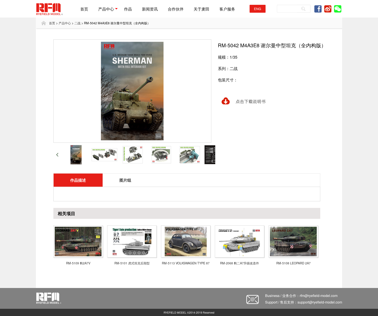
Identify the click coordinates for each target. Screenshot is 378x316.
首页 (84, 9)
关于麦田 (201, 9)
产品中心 (106, 9)
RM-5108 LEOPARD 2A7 (293, 263)
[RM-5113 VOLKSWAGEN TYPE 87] (185, 241)
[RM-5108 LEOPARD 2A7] (293, 241)
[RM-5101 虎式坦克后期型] (131, 241)
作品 (128, 9)
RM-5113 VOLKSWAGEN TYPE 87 (186, 263)
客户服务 (227, 9)
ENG (257, 8)
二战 (77, 23)
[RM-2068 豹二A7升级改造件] (239, 241)
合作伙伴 (176, 9)
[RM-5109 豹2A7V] (78, 241)
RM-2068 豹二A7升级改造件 (239, 263)
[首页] (43, 23)
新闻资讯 (150, 9)
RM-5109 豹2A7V (78, 263)
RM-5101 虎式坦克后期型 (132, 263)
